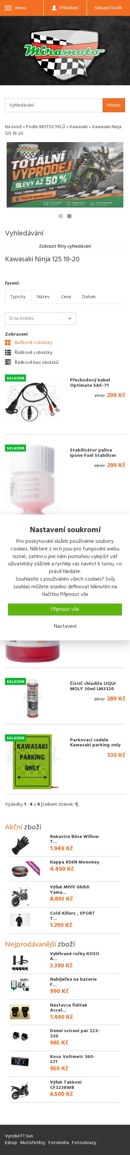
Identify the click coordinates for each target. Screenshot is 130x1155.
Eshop (11, 1143)
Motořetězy (32, 1143)
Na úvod (13, 127)
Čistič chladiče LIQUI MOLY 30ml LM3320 (93, 686)
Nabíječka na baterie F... (73, 982)
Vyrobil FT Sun (19, 1136)
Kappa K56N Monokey (74, 862)
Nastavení (65, 626)
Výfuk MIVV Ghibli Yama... (69, 889)
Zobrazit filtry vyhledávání (65, 246)
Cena (66, 297)
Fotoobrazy (84, 1143)
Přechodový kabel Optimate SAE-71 (90, 382)
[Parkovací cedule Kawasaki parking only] (32, 761)
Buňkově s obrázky (33, 342)
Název (43, 297)
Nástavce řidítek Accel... (68, 1008)
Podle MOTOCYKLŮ (45, 127)
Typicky (18, 297)
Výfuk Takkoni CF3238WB (66, 1085)
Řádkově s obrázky (33, 352)
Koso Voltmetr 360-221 (72, 1059)
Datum (89, 297)
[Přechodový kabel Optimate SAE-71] (32, 401)
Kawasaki (79, 127)
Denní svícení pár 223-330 (75, 1033)
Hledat (114, 105)
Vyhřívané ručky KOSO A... (74, 956)
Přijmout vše (65, 609)
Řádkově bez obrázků (36, 362)
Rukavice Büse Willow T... (74, 839)
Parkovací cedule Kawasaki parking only (95, 742)
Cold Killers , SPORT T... (72, 916)
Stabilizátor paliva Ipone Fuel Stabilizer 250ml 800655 (93, 455)
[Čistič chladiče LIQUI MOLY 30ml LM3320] (32, 698)
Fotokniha (58, 1143)
